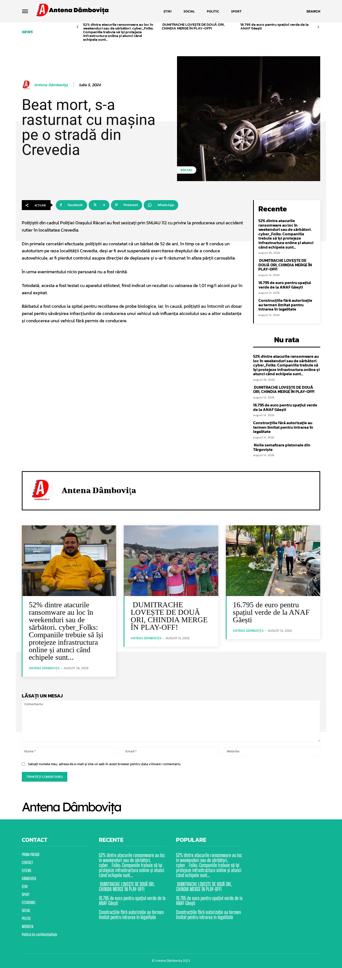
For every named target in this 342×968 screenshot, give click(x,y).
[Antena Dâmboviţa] (27, 85)
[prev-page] (77, 27)
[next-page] (318, 27)
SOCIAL (187, 170)
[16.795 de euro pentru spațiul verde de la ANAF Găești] (273, 560)
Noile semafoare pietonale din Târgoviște (281, 447)
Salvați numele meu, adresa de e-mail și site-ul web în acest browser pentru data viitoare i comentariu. (104, 764)
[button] (313, 11)
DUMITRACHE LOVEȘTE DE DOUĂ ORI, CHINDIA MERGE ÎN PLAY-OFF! (193, 26)
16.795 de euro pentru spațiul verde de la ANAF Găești (274, 26)
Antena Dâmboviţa (51, 84)
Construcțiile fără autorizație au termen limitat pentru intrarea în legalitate (285, 304)
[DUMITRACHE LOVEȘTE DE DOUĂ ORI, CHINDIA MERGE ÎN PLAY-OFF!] (171, 560)
